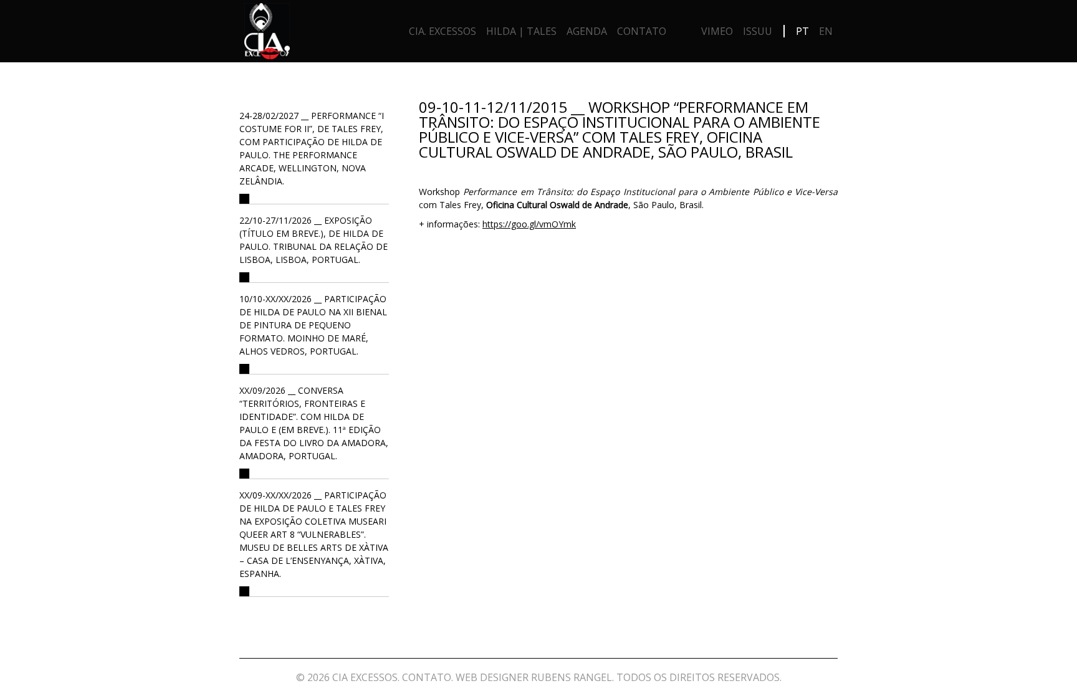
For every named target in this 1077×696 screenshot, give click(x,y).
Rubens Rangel (571, 677)
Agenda (587, 31)
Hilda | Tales (521, 31)
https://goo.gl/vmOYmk (529, 224)
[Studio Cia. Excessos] (267, 34)
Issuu (757, 31)
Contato (641, 31)
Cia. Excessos (442, 31)
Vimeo (717, 31)
